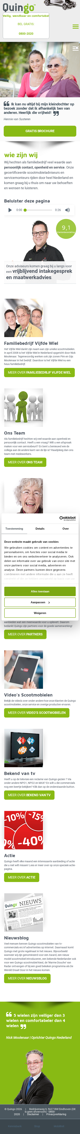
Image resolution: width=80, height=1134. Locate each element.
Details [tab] (40, 528)
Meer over (39, 372)
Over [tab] (66, 528)
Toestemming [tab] (14, 528)
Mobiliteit (59, 1126)
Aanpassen (38, 602)
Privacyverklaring (56, 1114)
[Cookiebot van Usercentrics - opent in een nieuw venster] (59, 518)
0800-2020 (26, 33)
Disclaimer (33, 1114)
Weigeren (40, 613)
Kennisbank (15, 1126)
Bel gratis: (26, 24)
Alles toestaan (40, 591)
